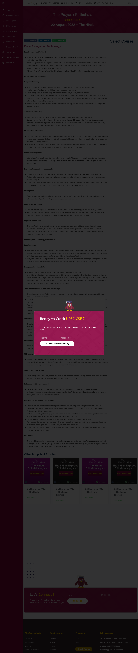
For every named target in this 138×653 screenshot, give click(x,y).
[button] (102, 299)
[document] (69, 326)
